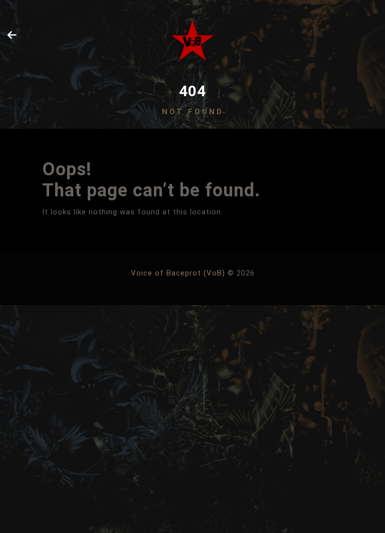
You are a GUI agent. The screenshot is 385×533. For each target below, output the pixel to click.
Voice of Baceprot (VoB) (178, 273)
